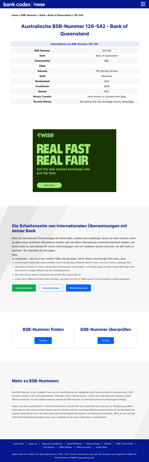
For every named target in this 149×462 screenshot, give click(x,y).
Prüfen (105, 340)
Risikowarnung (93, 443)
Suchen (43, 340)
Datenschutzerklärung (52, 443)
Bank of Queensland (59, 15)
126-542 (78, 15)
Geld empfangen (51, 288)
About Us (33, 443)
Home (15, 15)
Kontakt (107, 443)
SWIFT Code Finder (124, 443)
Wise (123, 96)
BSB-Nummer (29, 15)
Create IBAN (101, 447)
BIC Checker (49, 447)
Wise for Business (78, 288)
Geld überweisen (24, 288)
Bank (42, 15)
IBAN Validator (66, 447)
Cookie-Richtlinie (74, 443)
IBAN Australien (84, 447)
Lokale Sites (18, 443)
